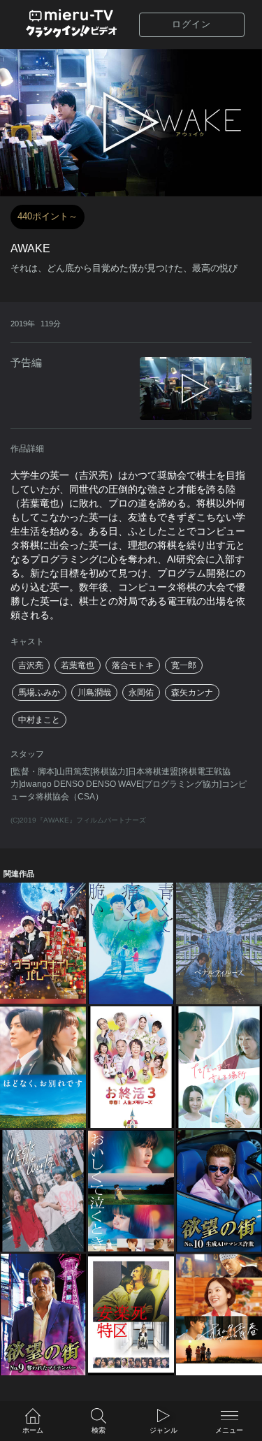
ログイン (191, 24)
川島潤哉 (94, 692)
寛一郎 (183, 665)
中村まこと (39, 720)
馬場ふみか (39, 692)
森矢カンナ (192, 692)
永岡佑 (141, 692)
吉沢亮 (30, 665)
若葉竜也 (77, 665)
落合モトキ (133, 665)
